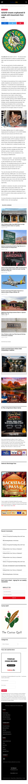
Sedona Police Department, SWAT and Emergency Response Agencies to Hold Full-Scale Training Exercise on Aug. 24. (14, 269)
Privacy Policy (13, 778)
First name (3, 685)
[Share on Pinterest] (20, 23)
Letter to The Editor (7, 719)
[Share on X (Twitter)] (12, 23)
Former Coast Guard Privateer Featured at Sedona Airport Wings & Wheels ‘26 (12, 291)
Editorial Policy (6, 751)
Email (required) (5, 680)
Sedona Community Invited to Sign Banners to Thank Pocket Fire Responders (13, 246)
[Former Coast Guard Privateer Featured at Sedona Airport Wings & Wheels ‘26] (14, 282)
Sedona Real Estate (7, 741)
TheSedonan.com (14, 769)
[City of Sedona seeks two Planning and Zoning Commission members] (14, 325)
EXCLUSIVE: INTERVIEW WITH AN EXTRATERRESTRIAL (14, 565)
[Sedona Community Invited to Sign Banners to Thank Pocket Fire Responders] (14, 237)
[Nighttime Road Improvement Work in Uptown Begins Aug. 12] (14, 303)
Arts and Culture (6, 726)
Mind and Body (6, 728)
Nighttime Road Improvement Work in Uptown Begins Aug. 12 (13, 313)
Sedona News (4, 9)
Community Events (7, 732)
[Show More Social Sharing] (25, 23)
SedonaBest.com (14, 773)
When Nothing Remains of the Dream (10, 540)
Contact (4, 749)
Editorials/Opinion (6, 717)
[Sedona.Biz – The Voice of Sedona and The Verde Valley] (14, 2)
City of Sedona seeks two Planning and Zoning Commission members (13, 334)
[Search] (26, 2)
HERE (2, 505)
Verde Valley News (6, 714)
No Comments (12, 20)
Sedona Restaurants (7, 734)
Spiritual (4, 730)
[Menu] (2, 2)
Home (2, 6)
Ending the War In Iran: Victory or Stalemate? (12, 549)
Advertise (5, 745)
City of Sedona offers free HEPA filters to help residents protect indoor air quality (12, 225)
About (4, 747)
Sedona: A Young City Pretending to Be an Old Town (14, 536)
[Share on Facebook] (5, 23)
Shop (4, 743)
